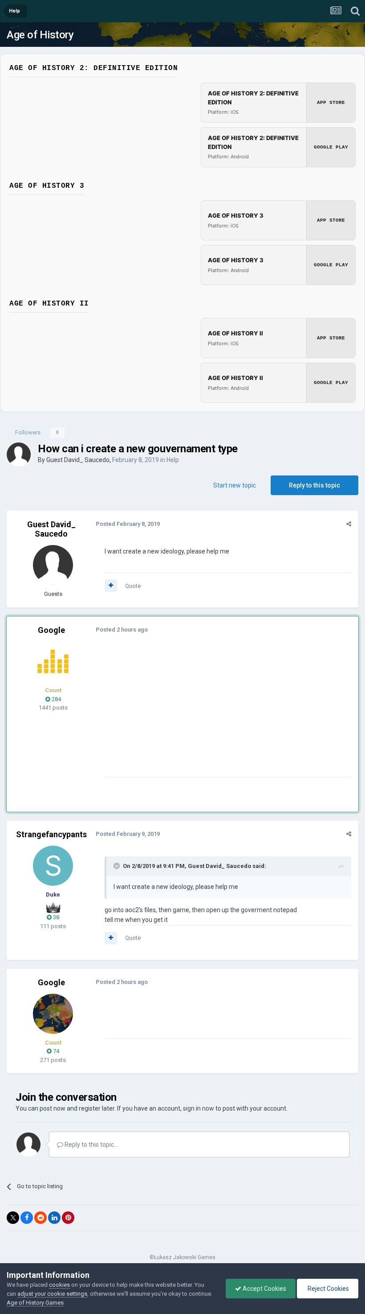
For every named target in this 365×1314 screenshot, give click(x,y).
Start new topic (234, 485)
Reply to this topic (314, 485)
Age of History (40, 35)
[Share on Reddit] (40, 1217)
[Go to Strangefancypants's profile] (53, 866)
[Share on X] (13, 1217)
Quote (133, 586)
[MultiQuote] (111, 585)
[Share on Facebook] (26, 1217)
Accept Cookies (263, 1288)
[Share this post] (348, 524)
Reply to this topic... (90, 1144)
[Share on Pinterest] (68, 1217)
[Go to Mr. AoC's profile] (53, 661)
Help (172, 459)
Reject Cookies (327, 1288)
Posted (128, 524)
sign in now (198, 1108)
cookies (59, 1284)
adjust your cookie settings (52, 1293)
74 (55, 1051)
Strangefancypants (51, 834)
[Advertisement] (209, 714)
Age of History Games (35, 1302)
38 (55, 917)
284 (55, 699)
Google (51, 630)
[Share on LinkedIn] (54, 1217)
